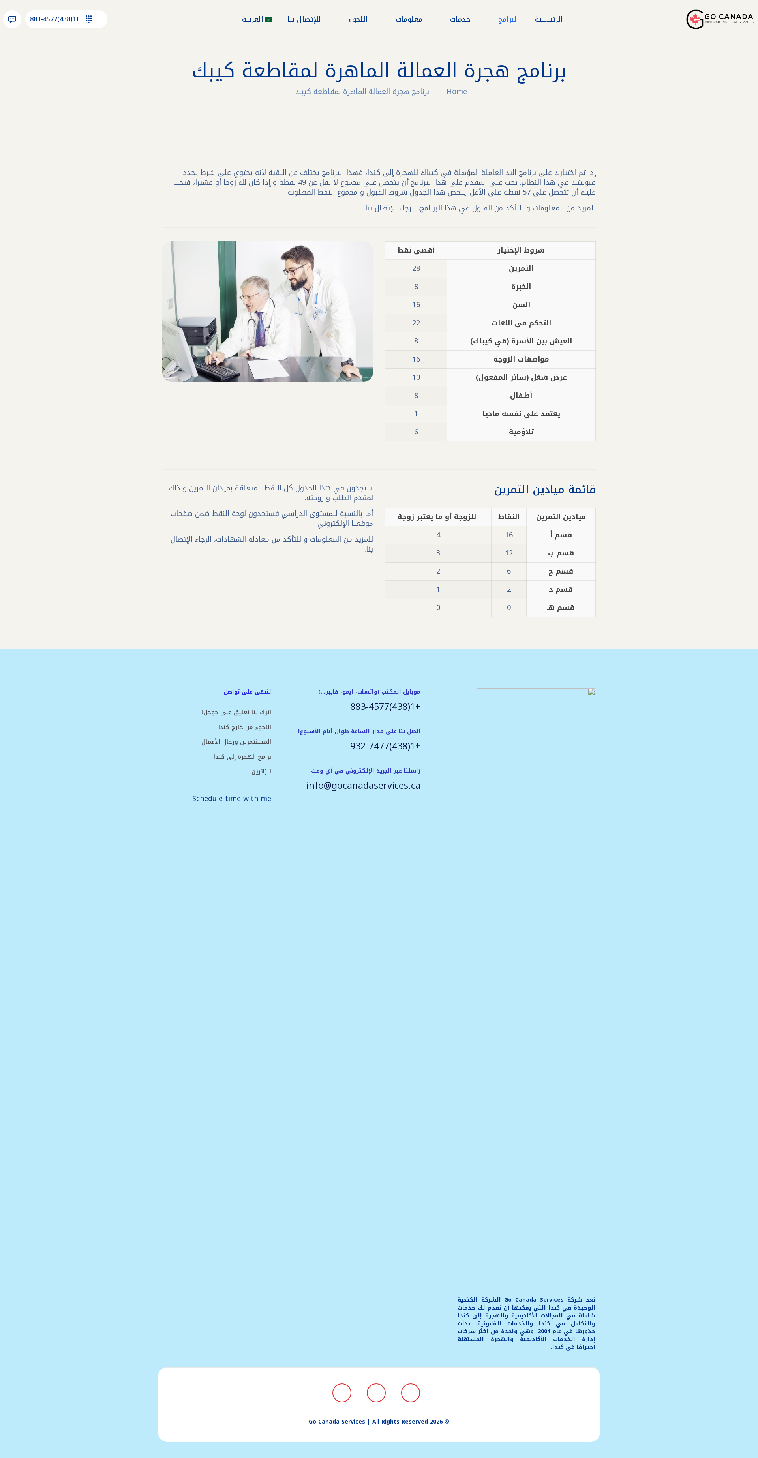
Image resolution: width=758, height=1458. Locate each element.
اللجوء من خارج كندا (244, 727)
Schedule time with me (231, 798)
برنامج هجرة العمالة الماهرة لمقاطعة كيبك (362, 91)
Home (457, 91)
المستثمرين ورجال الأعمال (236, 741)
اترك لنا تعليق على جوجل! (236, 712)
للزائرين (261, 771)
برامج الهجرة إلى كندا (242, 756)
